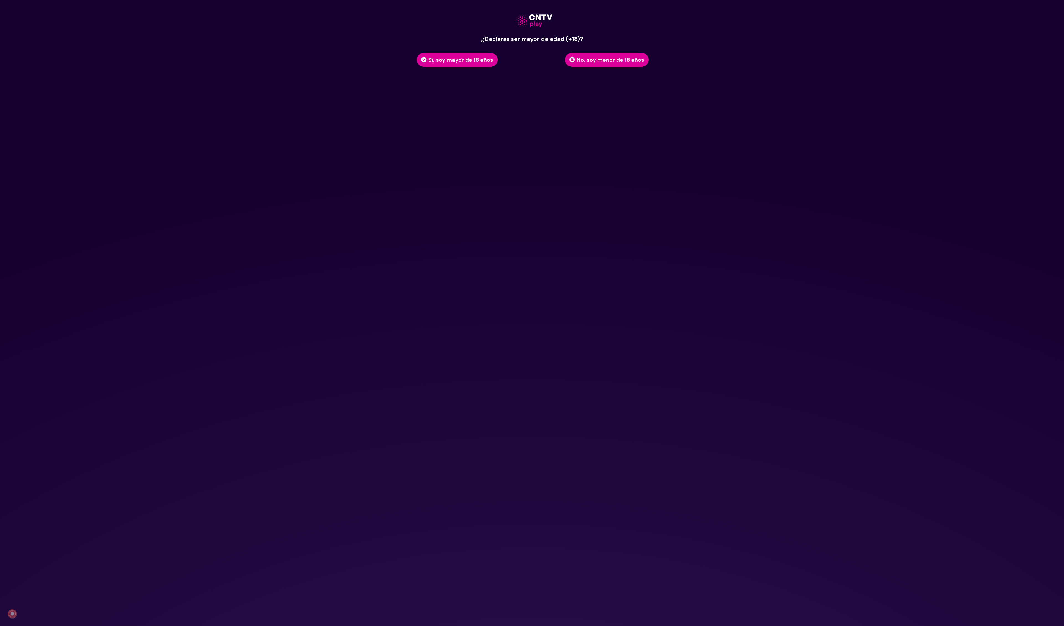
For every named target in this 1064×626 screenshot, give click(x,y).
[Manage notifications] (12, 613)
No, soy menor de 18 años (610, 59)
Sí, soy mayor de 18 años (460, 59)
